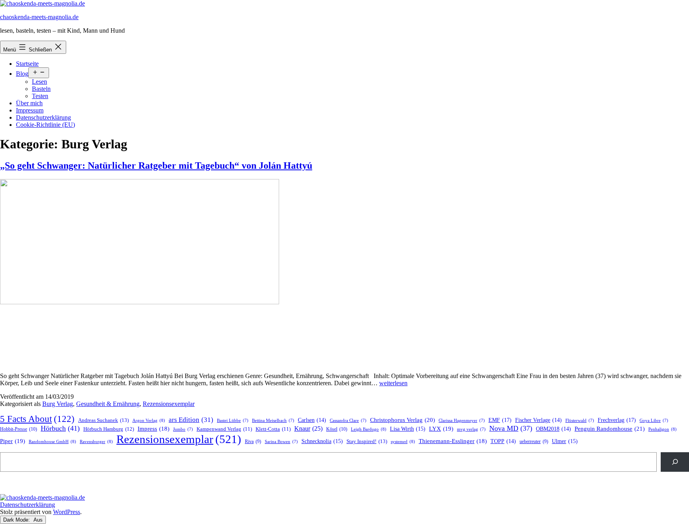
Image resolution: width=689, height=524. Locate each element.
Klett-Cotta (273, 429)
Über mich (29, 103)
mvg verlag (471, 429)
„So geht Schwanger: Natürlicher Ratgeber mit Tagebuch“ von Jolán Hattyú (156, 165)
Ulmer (565, 441)
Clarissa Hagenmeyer (462, 420)
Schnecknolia (322, 441)
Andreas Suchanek (103, 420)
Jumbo (183, 429)
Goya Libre (654, 420)
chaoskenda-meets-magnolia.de (39, 17)
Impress (153, 429)
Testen (40, 96)
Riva (253, 441)
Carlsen (312, 420)
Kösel (336, 429)
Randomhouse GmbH (52, 441)
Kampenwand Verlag (224, 429)
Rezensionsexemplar (169, 403)
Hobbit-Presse (18, 429)
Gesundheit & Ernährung (108, 403)
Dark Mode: (17, 520)
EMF (500, 420)
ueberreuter (534, 441)
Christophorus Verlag (402, 420)
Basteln (41, 88)
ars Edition (191, 420)
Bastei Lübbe (232, 420)
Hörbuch (60, 428)
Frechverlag (617, 420)
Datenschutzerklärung (43, 117)
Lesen (39, 81)
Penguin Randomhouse (610, 428)
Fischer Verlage (538, 420)
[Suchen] (675, 462)
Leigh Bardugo (368, 429)
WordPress (66, 511)
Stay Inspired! (366, 441)
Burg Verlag (57, 403)
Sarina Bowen (281, 441)
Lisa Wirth (407, 429)
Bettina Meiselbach (273, 420)
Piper (12, 441)
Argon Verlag (148, 420)
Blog (22, 73)
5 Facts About (37, 419)
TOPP (503, 441)
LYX (441, 429)
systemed (403, 441)
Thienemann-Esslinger (453, 441)
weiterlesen (393, 383)
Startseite (27, 63)
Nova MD (510, 428)
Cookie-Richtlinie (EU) (45, 124)
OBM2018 (553, 429)
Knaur (308, 428)
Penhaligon (662, 429)
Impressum (29, 110)
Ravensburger (96, 441)
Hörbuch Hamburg (108, 429)
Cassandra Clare (348, 420)
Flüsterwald (579, 420)
